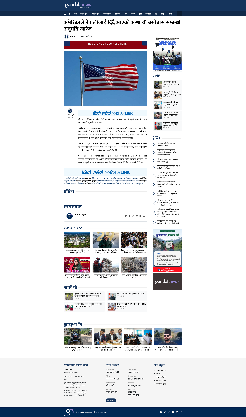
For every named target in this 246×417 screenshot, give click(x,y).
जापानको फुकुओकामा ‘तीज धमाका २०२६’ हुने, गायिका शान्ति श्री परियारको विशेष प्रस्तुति (77, 277)
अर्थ (126, 14)
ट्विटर (82, 181)
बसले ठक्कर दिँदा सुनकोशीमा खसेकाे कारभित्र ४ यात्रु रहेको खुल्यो (168, 222)
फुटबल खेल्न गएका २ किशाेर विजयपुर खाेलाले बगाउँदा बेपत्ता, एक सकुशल (87, 295)
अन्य (170, 14)
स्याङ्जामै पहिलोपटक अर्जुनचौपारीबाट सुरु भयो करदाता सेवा (172, 95)
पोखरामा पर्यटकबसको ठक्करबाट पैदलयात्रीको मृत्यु (167, 160)
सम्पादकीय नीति (161, 380)
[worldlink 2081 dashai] (112, 112)
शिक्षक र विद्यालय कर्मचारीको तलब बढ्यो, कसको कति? (131, 305)
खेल (156, 14)
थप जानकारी (111, 400)
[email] (144, 216)
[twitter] (129, 216)
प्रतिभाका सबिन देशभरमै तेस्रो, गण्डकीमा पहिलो (166, 144)
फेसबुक (78, 181)
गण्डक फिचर (107, 14)
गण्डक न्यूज (80, 214)
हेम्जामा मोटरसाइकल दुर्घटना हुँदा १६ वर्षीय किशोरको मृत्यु (168, 167)
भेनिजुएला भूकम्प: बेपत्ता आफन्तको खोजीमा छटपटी (106, 276)
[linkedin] (140, 216)
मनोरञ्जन (148, 14)
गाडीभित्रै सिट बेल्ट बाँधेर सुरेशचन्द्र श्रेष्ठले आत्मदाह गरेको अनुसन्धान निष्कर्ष (167, 193)
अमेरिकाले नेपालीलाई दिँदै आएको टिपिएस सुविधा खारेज (77, 251)
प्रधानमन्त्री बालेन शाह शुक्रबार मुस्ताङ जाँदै (131, 293)
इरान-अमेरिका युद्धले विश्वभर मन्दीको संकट (134, 276)
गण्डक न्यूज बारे (161, 370)
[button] (179, 13)
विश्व (162, 14)
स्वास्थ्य (117, 14)
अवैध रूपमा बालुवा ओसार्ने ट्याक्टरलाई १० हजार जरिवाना (171, 84)
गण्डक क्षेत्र (83, 14)
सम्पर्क (158, 373)
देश (75, 14)
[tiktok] (181, 412)
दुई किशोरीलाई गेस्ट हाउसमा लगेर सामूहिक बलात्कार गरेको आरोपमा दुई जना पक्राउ (167, 175)
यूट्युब (94, 181)
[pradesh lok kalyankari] (167, 250)
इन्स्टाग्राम (88, 181)
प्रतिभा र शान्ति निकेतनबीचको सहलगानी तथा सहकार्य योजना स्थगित (88, 305)
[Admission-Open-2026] (167, 53)
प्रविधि (133, 14)
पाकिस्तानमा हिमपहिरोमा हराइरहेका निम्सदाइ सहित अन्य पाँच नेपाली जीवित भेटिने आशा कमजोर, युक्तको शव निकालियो (168, 213)
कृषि (140, 14)
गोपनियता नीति (161, 384)
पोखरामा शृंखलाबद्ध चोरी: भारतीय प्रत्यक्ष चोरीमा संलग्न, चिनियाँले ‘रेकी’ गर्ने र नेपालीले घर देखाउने (168, 202)
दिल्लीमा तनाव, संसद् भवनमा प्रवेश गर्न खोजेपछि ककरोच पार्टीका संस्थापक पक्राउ (134, 253)
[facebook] (126, 216)
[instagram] (133, 216)
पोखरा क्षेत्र (95, 14)
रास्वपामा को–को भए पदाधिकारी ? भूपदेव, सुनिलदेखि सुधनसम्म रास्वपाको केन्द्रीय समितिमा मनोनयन (138, 350)
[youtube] (137, 216)
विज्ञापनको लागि (161, 377)
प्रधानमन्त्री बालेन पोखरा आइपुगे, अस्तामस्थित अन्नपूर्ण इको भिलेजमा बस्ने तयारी (168, 350)
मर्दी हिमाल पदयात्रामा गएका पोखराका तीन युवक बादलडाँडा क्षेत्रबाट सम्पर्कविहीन (167, 152)
